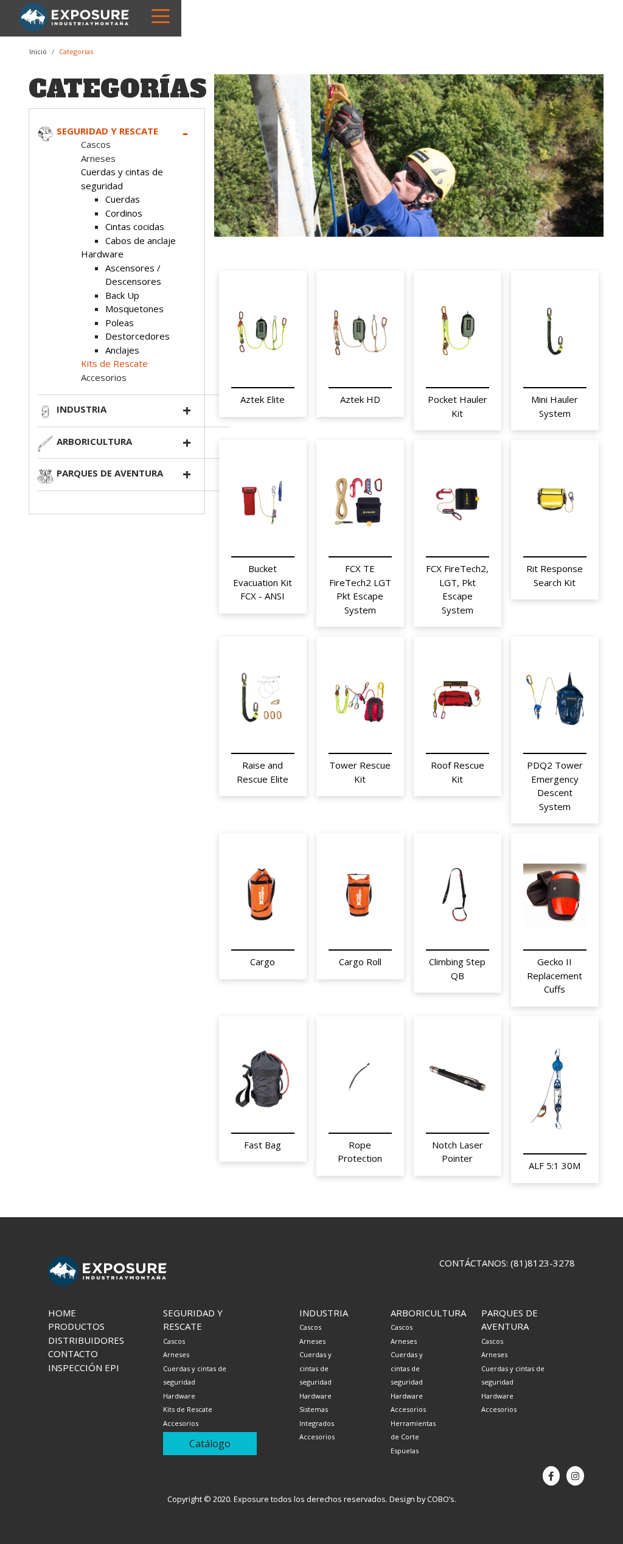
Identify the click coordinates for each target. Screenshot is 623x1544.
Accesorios (104, 377)
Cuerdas (122, 199)
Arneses (98, 158)
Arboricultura (94, 441)
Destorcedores (137, 336)
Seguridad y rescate (107, 131)
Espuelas (405, 1450)
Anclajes (122, 350)
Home (62, 1313)
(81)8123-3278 (542, 1263)
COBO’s (440, 1498)
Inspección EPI (83, 1367)
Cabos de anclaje (140, 240)
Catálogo (210, 1443)
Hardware (102, 254)
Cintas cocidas (134, 226)
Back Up (122, 295)
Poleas (119, 322)
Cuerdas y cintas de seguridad (315, 1368)
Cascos (96, 144)
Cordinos (123, 213)
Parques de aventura (110, 473)
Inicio (38, 51)
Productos (76, 1326)
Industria (81, 409)
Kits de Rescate (114, 363)
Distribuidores (86, 1340)
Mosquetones (134, 308)
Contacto (73, 1353)
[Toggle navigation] (161, 15)
